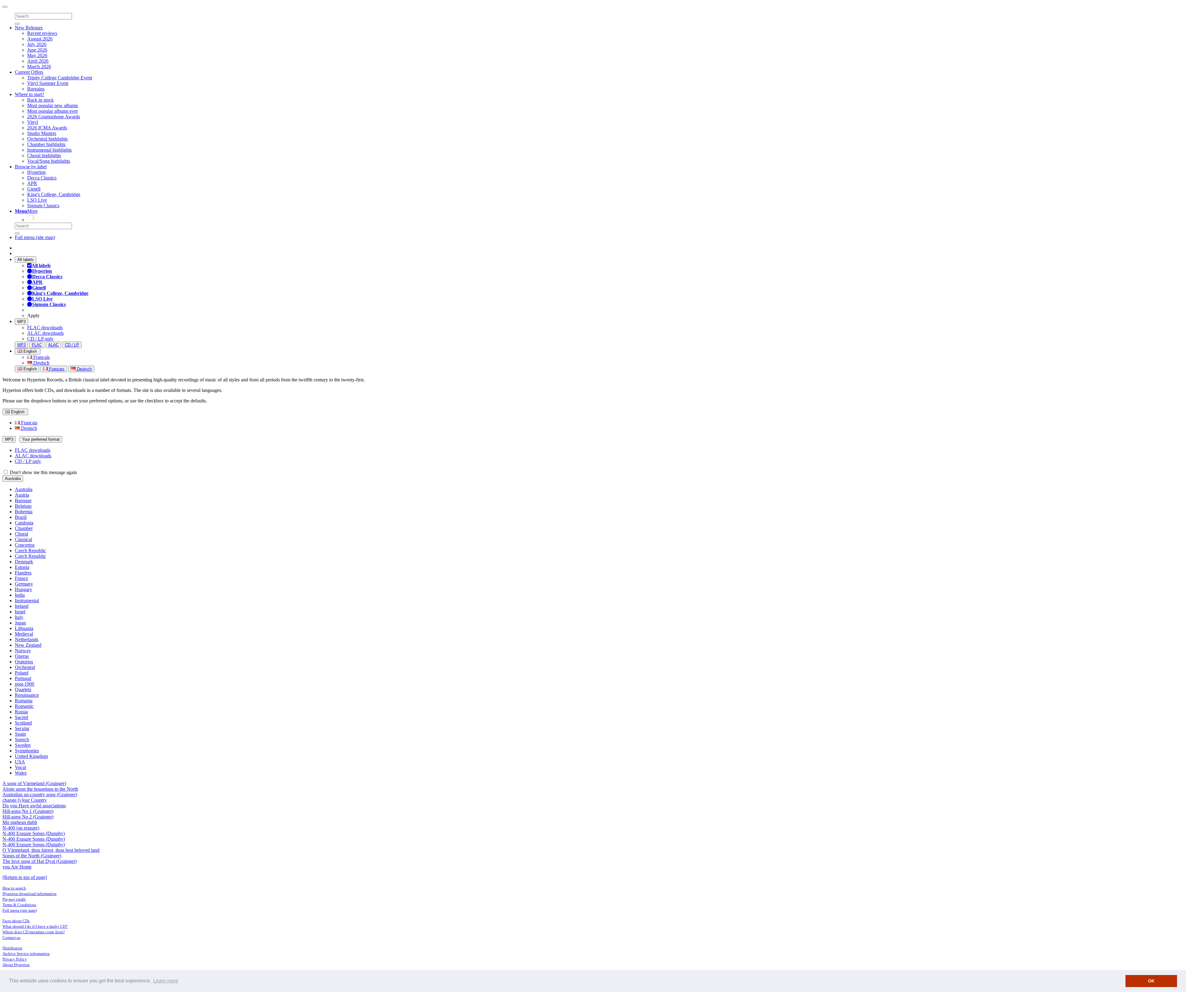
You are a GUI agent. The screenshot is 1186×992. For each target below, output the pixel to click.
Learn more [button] (165, 980)
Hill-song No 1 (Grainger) (27, 811)
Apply (33, 315)
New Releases (29, 27)
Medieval (24, 634)
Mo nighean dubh (19, 822)
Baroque (23, 500)
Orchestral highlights (47, 138)
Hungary (23, 589)
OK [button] (1151, 980)
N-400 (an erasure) (20, 827)
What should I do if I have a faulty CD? (35, 926)
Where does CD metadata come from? (33, 932)
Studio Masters (41, 133)
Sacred (21, 717)
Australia (13, 478)
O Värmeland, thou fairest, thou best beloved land (50, 850)
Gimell (33, 188)
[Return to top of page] (24, 877)
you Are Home (17, 866)
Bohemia (23, 511)
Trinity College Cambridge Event (59, 77)
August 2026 (40, 38)
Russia (21, 711)
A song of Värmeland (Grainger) (34, 783)
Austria (22, 495)
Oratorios (24, 661)
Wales (21, 773)
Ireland (21, 606)
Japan (20, 622)
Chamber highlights (46, 144)
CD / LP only (40, 338)
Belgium (23, 506)
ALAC (53, 345)
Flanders (23, 572)
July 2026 (36, 44)
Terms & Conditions (19, 904)
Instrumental (27, 600)
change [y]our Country (24, 800)
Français (41, 357)
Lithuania (24, 628)
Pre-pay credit (14, 899)
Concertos (25, 545)
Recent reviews (42, 33)
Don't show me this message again (43, 472)
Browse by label (31, 166)
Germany (24, 583)
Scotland (23, 722)
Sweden (23, 745)
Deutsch (40, 362)
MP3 (21, 321)
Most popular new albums (52, 105)
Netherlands (26, 639)
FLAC (37, 345)
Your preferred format (41, 439)
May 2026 (37, 55)
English (29, 369)
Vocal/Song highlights (48, 161)
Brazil (21, 517)
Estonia (22, 567)
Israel (20, 611)
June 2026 (37, 50)
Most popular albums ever (52, 111)
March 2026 (39, 66)
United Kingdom (31, 756)
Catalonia (24, 522)
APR (32, 183)
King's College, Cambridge (53, 194)
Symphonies (27, 750)
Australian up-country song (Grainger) (39, 794)
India (20, 595)
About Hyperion (16, 964)
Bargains (35, 88)
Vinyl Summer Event (47, 83)
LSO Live (37, 200)
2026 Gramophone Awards (53, 116)
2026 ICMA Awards (47, 127)
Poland (21, 672)
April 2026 (37, 61)
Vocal (20, 767)
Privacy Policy (14, 959)
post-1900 (24, 684)
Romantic (24, 706)
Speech (22, 739)
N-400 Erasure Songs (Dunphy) (33, 833)
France (21, 578)
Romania (23, 700)
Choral (21, 533)
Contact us (11, 937)
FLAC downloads (45, 327)
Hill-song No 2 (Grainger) (27, 816)
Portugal (23, 678)
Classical (23, 539)
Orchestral (25, 667)
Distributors (12, 948)
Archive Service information (26, 953)
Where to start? (29, 94)
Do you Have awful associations (34, 805)
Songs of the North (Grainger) (31, 855)
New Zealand (28, 645)
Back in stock (40, 100)
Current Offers (29, 72)
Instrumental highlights (49, 150)
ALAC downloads (45, 333)
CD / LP (72, 345)
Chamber (24, 528)
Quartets (23, 689)
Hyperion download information (29, 893)
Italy (19, 617)
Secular (22, 728)
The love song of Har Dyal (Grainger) (39, 861)
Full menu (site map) (35, 237)
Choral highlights (44, 155)
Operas (22, 656)
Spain (20, 734)
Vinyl (32, 122)
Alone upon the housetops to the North (40, 789)
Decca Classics (42, 177)
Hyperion (36, 172)
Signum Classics (43, 205)
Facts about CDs (16, 920)
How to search (14, 888)
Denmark (24, 561)
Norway (23, 650)
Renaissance (27, 695)
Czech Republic (30, 550)
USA (20, 761)
